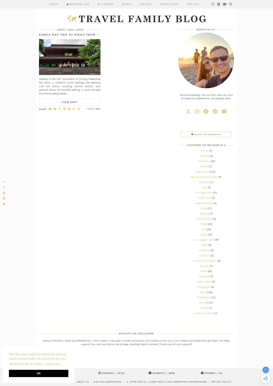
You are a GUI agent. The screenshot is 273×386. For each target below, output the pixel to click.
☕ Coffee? (106, 4)
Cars (204, 187)
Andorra (204, 155)
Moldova (204, 250)
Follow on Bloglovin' (207, 134)
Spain (203, 292)
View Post (70, 102)
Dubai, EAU (204, 197)
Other (203, 271)
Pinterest (213, 373)
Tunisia (204, 307)
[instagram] (197, 111)
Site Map (193, 4)
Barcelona (203, 171)
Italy (203, 229)
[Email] (225, 4)
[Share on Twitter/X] (59, 109)
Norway (204, 265)
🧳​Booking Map (77, 4)
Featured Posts (204, 203)
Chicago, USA (203, 192)
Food (204, 208)
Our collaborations (107, 382)
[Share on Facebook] (55, 109)
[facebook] (206, 111)
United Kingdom (204, 313)
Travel (202, 302)
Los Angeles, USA (204, 239)
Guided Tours (204, 218)
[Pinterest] (218, 4)
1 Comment (93, 109)
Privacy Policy (222, 382)
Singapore (204, 286)
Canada (204, 182)
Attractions (169, 4)
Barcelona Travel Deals (204, 176)
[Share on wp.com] (78, 109)
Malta (204, 244)
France (204, 213)
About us (83, 382)
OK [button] (39, 373)
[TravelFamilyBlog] (136, 12)
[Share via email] (50, 109)
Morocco (204, 255)
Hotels (127, 4)
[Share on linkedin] (69, 109)
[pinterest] (215, 111)
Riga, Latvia (204, 281)
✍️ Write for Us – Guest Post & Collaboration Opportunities (166, 382)
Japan (80, 29)
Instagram (112, 373)
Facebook (163, 373)
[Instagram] (212, 4)
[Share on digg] (74, 109)
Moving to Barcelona (204, 260)
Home (54, 4)
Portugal (204, 276)
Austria (204, 166)
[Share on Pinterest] (64, 109)
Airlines (146, 4)
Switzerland (203, 297)
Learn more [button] (52, 363)
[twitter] (188, 111)
